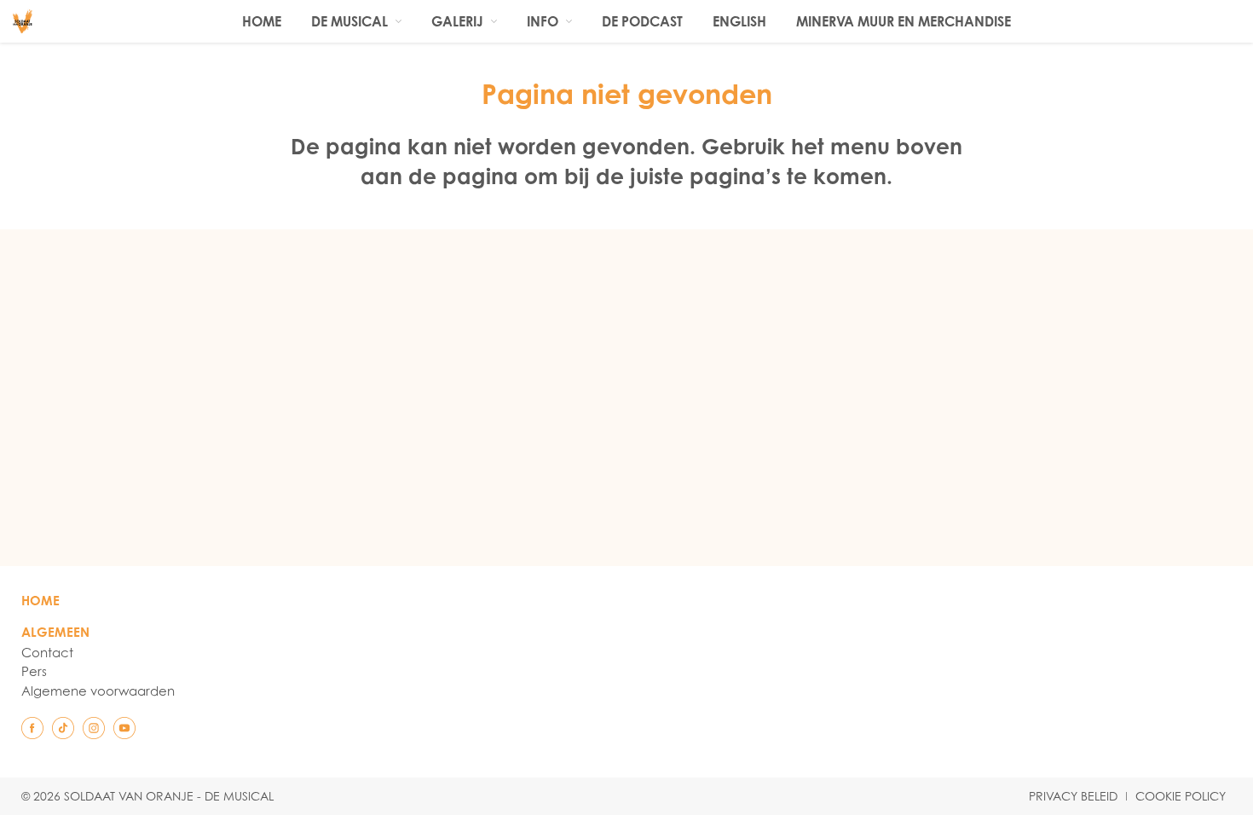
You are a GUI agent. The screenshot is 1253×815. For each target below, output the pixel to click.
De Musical (349, 21)
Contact (47, 652)
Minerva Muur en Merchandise (903, 21)
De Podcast (642, 21)
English (739, 21)
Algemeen (55, 632)
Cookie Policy (1180, 796)
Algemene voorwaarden (98, 690)
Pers (34, 671)
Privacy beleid (1073, 796)
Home (261, 21)
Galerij (457, 21)
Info (542, 21)
